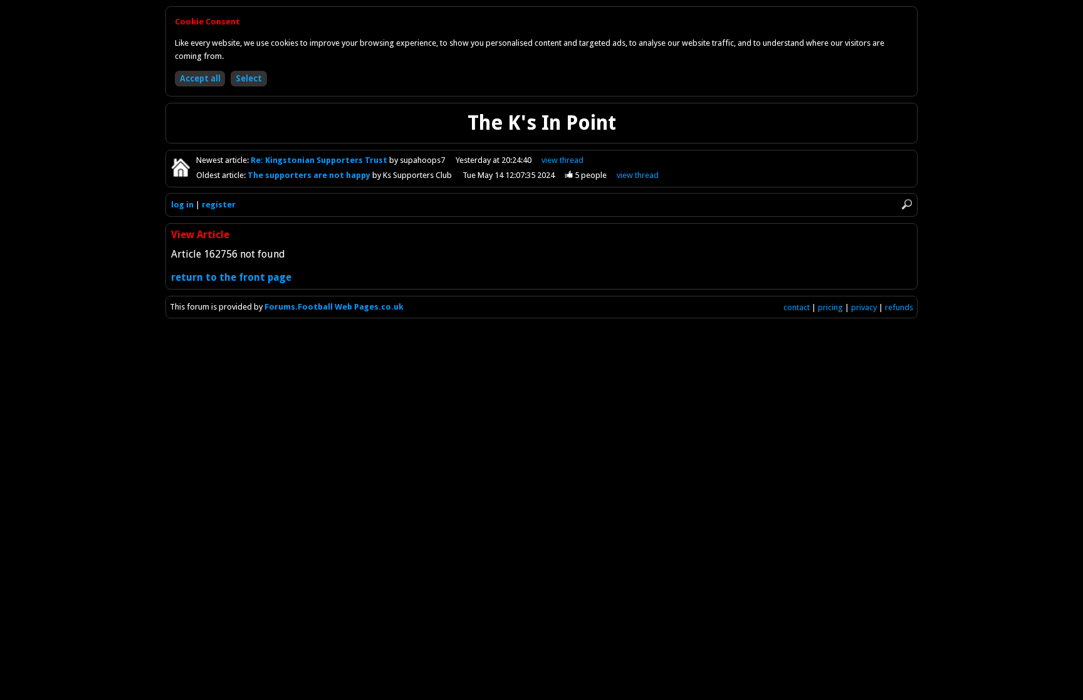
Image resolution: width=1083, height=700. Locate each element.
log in (182, 204)
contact (796, 307)
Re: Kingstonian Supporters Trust (320, 160)
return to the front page (231, 277)
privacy (864, 307)
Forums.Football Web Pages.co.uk (334, 306)
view (562, 160)
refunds (899, 307)
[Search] (907, 204)
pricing (830, 307)
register (219, 204)
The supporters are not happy (310, 175)
